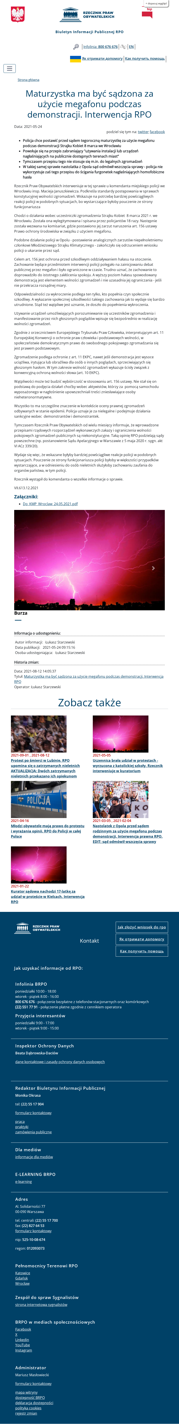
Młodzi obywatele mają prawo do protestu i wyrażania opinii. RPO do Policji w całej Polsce (47, 831)
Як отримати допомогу (141, 939)
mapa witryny (26, 1392)
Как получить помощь (142, 951)
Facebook (23, 1329)
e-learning (23, 1181)
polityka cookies (28, 1408)
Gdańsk (21, 1278)
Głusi (123, 47)
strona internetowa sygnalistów (41, 1304)
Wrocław (22, 1283)
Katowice (22, 1273)
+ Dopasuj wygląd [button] (156, 3)
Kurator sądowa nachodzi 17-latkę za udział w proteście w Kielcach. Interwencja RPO (48, 896)
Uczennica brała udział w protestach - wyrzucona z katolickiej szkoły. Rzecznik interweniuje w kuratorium (128, 765)
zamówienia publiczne (33, 1132)
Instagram (23, 1350)
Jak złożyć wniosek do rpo (142, 927)
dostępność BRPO (30, 1397)
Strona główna (28, 79)
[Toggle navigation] (9, 68)
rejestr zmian (26, 1413)
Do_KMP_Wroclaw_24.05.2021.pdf (50, 503)
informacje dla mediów (34, 1157)
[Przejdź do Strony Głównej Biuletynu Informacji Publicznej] (147, 12)
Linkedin (22, 1339)
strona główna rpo (37, 929)
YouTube (22, 1345)
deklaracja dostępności (34, 1402)
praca (20, 1121)
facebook (157, 131)
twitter (143, 131)
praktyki (21, 1126)
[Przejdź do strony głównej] (89, 15)
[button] (25, 568)
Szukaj (76, 47)
